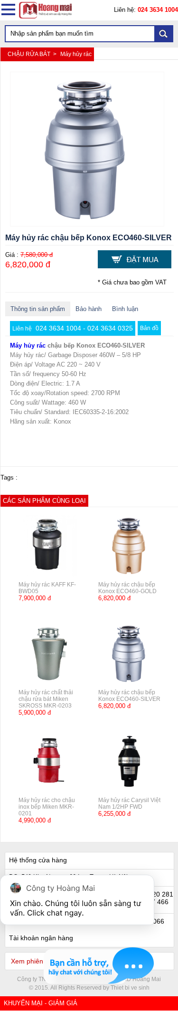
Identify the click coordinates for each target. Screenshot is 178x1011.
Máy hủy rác (76, 54)
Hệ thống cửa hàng (38, 860)
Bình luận (125, 308)
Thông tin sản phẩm (37, 308)
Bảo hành (88, 308)
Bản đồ (149, 328)
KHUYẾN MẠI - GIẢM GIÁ (40, 1003)
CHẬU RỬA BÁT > (33, 54)
